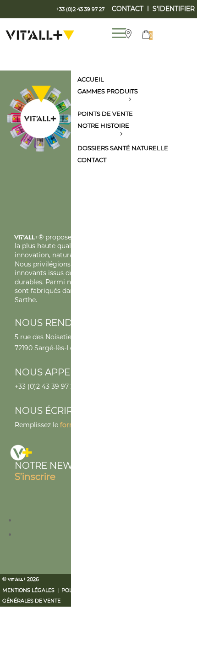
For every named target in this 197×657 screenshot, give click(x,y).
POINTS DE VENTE (105, 113)
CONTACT (127, 9)
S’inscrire (35, 476)
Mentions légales (28, 590)
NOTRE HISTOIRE (103, 125)
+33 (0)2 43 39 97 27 (46, 386)
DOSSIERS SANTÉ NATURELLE (122, 148)
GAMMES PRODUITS (107, 91)
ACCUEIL (90, 79)
